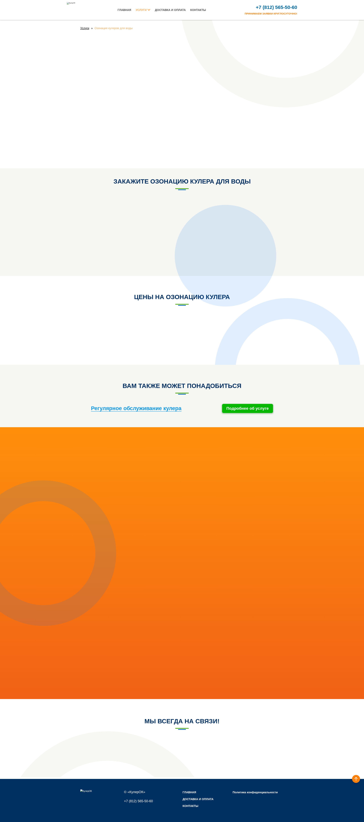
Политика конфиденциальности (255, 792)
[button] (356, 779)
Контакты (198, 10)
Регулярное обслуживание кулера (136, 408)
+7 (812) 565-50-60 (276, 7)
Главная (124, 10)
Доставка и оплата (170, 10)
